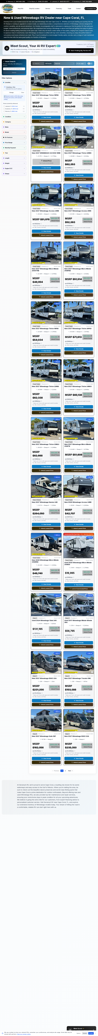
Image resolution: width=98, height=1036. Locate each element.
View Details (47, 117)
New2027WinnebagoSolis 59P (44, 736)
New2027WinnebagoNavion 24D (45, 502)
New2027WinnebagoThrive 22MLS (45, 444)
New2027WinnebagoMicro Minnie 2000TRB (45, 270)
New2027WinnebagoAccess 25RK (77, 211)
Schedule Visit (91, 8)
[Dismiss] (68, 1028)
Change (11, 92)
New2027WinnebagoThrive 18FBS (45, 95)
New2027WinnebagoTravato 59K (77, 678)
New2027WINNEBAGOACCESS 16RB (46, 153)
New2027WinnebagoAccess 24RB (45, 211)
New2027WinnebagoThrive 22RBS (77, 153)
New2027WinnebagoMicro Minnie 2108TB (77, 445)
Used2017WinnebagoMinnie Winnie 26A (78, 621)
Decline (85, 1033)
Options (78, 1033)
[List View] (91, 63)
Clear (22, 92)
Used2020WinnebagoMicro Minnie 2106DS (78, 563)
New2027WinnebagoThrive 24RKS (78, 386)
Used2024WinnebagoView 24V (44, 620)
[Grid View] (89, 63)
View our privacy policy (24, 1034)
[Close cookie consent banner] (95, 1033)
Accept (91, 1033)
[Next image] (59, 79)
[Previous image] (33, 79)
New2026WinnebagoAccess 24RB (77, 502)
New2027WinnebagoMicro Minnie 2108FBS (77, 270)
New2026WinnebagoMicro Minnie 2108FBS (45, 561)
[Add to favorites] (60, 89)
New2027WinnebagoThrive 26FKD (77, 328)
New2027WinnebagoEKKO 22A (44, 678)
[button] (49, 48)
